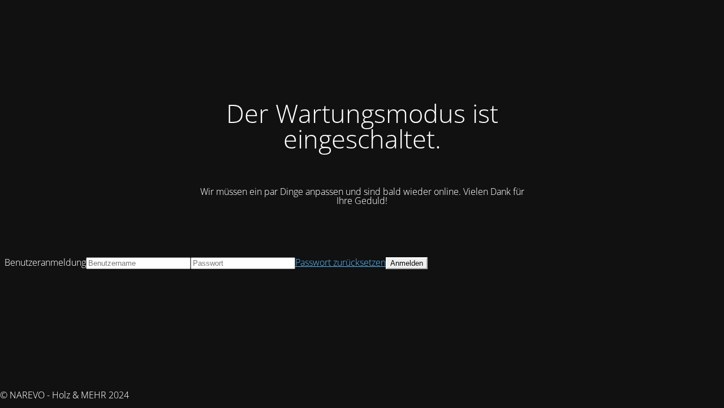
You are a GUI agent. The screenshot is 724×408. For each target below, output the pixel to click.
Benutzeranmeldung (45, 262)
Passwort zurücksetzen (340, 262)
